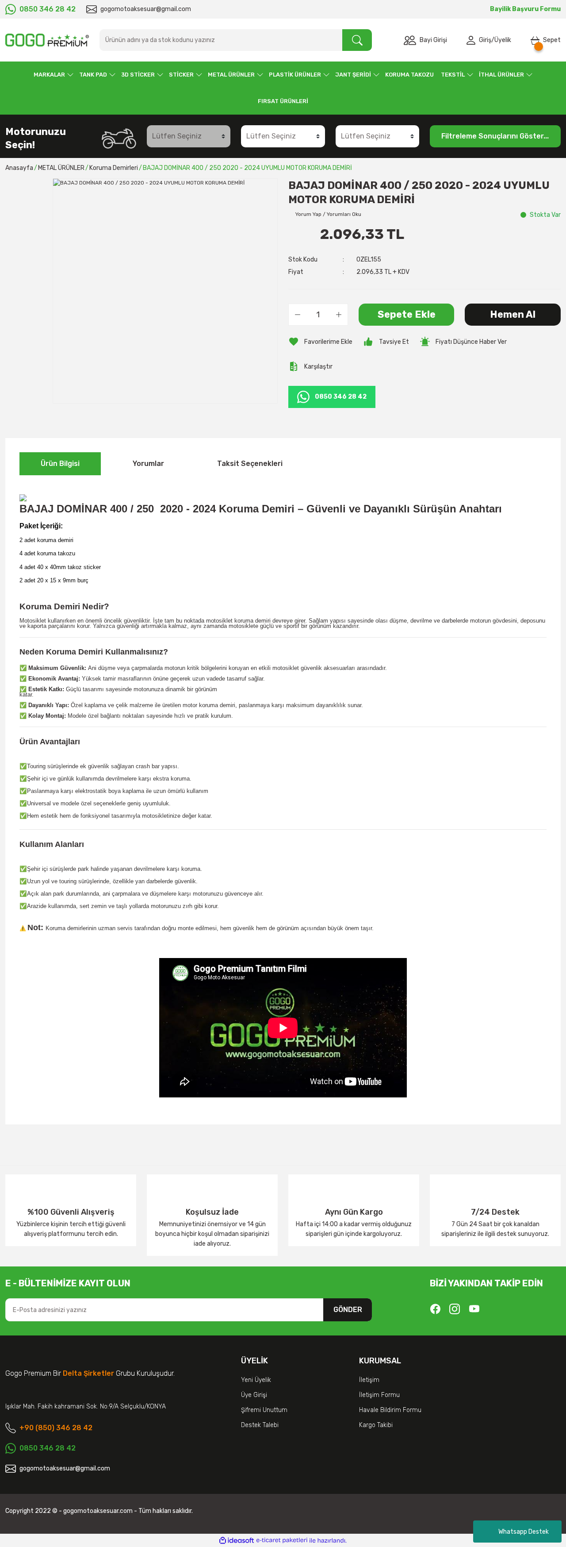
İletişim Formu (379, 1395)
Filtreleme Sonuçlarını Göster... (495, 136)
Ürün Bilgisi (60, 463)
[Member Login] (473, 40)
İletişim (369, 1380)
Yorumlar (148, 463)
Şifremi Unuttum (264, 1410)
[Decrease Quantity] (297, 314)
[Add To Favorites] (320, 341)
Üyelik (502, 40)
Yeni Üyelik (256, 1380)
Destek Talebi (260, 1425)
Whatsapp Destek (523, 1531)
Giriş (485, 40)
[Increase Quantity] (339, 314)
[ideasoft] (236, 1540)
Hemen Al (512, 314)
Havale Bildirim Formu (390, 1410)
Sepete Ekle (407, 314)
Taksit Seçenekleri (250, 463)
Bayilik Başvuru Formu (525, 9)
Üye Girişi (254, 1395)
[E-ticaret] (282, 1540)
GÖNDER (347, 1309)
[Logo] (47, 40)
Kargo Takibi (376, 1425)
